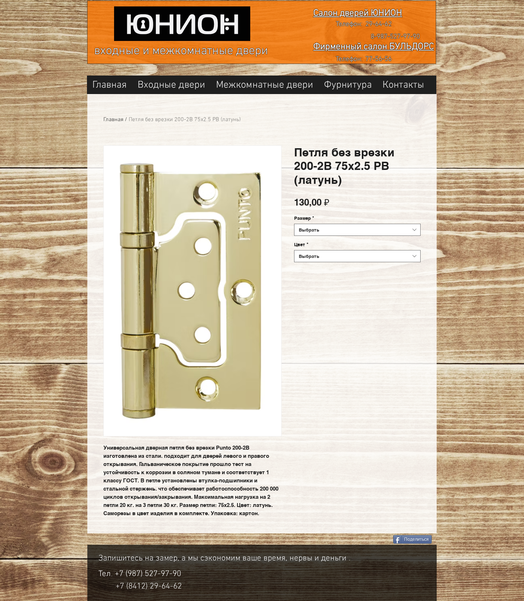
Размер (304, 218)
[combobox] (357, 230)
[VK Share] (361, 540)
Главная (113, 119)
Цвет (301, 244)
